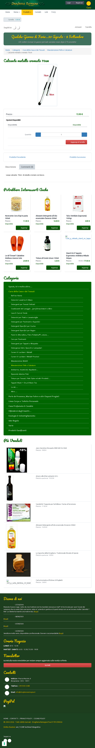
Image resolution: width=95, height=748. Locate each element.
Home (7, 12)
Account (77, 27)
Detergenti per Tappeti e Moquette (24, 343)
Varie (11, 425)
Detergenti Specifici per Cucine (23, 326)
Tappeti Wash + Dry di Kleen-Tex (24, 383)
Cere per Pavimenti (18, 339)
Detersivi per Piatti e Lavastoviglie (24, 317)
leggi (36, 611)
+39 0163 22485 (24, 686)
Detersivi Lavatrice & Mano (22, 300)
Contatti (38, 12)
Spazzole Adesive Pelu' (20, 374)
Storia (16, 12)
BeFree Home (16, 295)
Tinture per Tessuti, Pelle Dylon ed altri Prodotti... (30, 378)
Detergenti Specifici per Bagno (23, 330)
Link (46, 12)
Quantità (28, 134)
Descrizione (10, 167)
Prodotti (26, 12)
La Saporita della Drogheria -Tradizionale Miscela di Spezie (57, 553)
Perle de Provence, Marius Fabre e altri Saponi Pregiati (34, 396)
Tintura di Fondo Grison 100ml (47, 258)
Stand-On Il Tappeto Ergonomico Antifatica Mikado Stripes (77, 255)
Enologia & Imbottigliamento (22, 415)
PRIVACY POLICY (26, 718)
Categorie (16, 50)
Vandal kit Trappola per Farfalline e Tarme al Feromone (56, 504)
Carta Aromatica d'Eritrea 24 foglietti (49, 580)
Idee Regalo (14, 420)
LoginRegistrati (75, 3)
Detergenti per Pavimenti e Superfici (25, 322)
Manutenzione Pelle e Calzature (59, 50)
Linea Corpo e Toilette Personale (23, 401)
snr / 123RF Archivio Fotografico (28, 727)
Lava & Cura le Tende (19, 313)
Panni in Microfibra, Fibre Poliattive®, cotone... (30, 335)
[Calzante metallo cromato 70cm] (47, 85)
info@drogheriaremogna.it (25, 692)
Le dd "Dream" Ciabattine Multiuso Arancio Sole (14, 257)
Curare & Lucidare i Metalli (21, 352)
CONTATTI (14, 718)
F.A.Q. (54, 12)
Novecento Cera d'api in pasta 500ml (16, 217)
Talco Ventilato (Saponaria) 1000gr (76, 217)
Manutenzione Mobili (19, 361)
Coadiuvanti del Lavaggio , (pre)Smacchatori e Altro (31, 308)
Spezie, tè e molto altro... (20, 286)
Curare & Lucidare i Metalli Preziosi (25, 356)
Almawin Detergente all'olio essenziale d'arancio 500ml (46, 217)
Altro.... (14, 391)
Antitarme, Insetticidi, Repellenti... (24, 369)
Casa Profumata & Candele (21, 406)
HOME (6, 718)
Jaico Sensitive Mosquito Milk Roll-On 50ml (51, 448)
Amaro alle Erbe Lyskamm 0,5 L (47, 476)
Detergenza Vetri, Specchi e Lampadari (26, 348)
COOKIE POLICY (39, 718)
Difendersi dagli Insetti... (20, 411)
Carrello (88, 27)
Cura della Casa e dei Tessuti (34, 50)
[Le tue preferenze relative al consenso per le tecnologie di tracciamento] (4, 743)
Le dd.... (14, 387)
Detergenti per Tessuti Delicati (23, 304)
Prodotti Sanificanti (17, 430)
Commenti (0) (27, 167)
